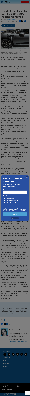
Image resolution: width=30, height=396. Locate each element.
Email (4, 189)
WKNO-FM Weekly (10, 198)
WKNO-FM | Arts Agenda (12, 200)
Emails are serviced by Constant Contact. (18, 210)
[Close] (27, 176)
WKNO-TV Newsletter (11, 202)
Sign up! (15, 214)
